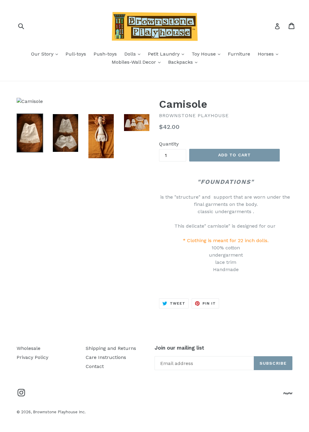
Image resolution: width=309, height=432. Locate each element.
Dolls (133, 54)
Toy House (207, 54)
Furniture (239, 54)
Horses (269, 54)
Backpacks (184, 62)
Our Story (46, 54)
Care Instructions (106, 357)
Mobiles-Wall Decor (138, 62)
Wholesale (28, 348)
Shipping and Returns (111, 348)
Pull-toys (75, 54)
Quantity (169, 144)
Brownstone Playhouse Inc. (59, 412)
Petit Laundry (167, 54)
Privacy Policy (32, 357)
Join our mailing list (179, 348)
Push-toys (105, 54)
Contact (95, 366)
